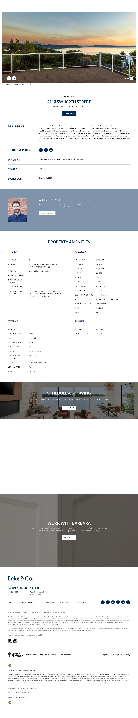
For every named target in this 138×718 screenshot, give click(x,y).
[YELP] (118, 602)
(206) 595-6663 (65, 207)
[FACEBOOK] (103, 602)
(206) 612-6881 (13, 592)
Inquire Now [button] (69, 113)
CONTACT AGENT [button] (47, 213)
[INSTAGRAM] (108, 602)
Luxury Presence (64, 655)
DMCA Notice (65, 603)
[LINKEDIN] (113, 602)
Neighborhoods (47, 603)
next (14, 78)
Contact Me (80, 603)
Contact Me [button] (69, 408)
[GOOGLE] (123, 602)
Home (10, 603)
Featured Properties (26, 603)
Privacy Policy (124, 655)
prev (9, 78)
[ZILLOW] (128, 602)
